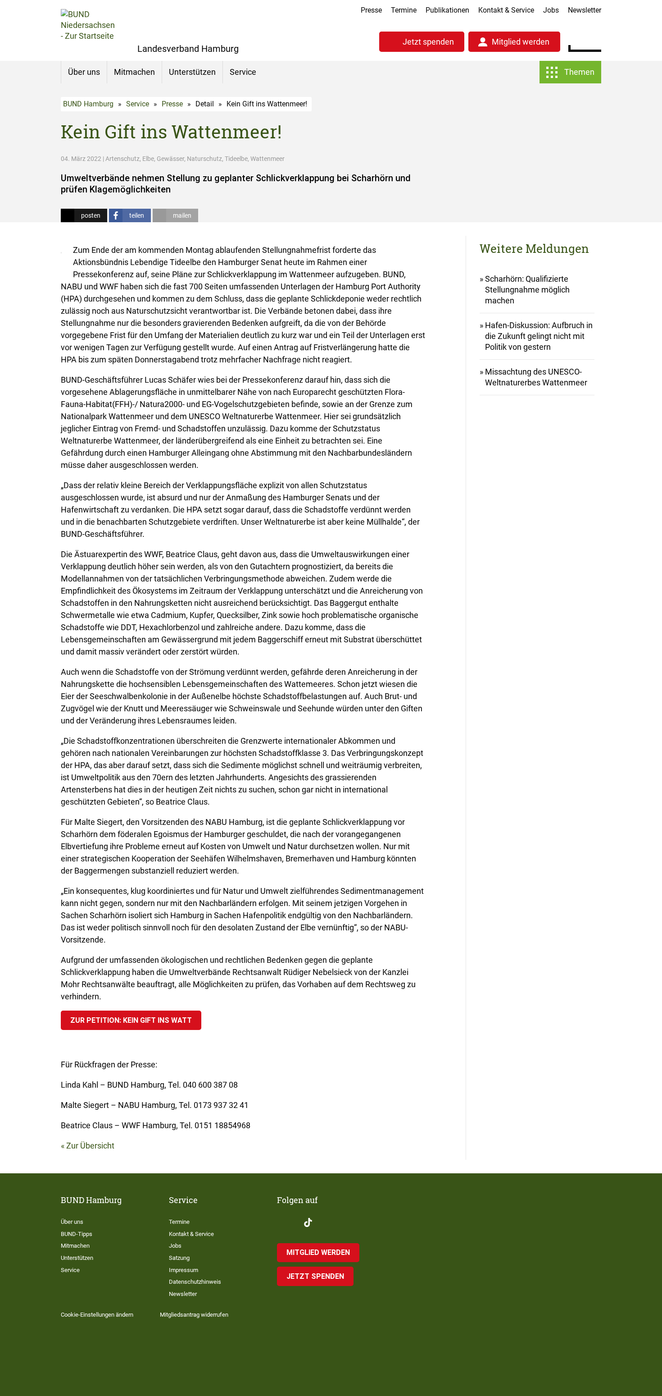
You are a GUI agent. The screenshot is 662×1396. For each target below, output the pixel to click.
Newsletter (584, 10)
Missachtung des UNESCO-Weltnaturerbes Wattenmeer (536, 377)
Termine (404, 10)
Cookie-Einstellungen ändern (97, 1314)
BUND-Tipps (76, 1234)
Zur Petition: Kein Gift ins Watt (131, 1020)
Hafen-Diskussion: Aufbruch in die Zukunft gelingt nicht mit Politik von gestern (539, 336)
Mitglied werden (520, 41)
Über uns (84, 72)
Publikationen (447, 10)
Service (243, 72)
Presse (371, 10)
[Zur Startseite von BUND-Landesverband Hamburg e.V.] (88, 30)
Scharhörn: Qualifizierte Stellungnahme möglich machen (527, 289)
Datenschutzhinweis (195, 1281)
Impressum (183, 1270)
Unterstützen (192, 72)
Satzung (179, 1257)
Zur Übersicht (90, 1145)
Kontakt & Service (506, 10)
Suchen (594, 40)
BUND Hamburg (88, 104)
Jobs (551, 10)
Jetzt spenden (428, 41)
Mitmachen (134, 72)
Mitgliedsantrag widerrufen (194, 1314)
